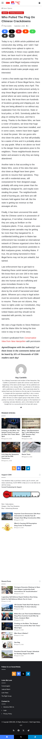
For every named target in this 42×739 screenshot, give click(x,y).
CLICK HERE (17, 483)
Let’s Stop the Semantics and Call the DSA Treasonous (10, 456)
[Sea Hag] (7, 645)
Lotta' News (5, 692)
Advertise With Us (8, 707)
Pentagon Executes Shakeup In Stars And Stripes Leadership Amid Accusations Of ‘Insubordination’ (27, 589)
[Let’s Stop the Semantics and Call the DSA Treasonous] (11, 447)
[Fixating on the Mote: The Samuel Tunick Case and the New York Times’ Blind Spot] (11, 423)
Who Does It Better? (21, 633)
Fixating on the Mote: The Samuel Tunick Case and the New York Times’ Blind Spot (27, 626)
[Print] (12, 36)
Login (5, 710)
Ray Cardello (8, 26)
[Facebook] (5, 31)
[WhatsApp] (32, 31)
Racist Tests (26, 454)
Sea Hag (17, 642)
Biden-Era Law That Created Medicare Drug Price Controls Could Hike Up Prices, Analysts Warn (27, 616)
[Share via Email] (5, 36)
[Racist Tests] (31, 447)
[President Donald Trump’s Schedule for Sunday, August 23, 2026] (7, 654)
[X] (12, 31)
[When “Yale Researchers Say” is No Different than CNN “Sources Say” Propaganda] (31, 423)
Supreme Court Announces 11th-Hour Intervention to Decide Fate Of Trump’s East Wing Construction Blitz (27, 516)
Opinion (10, 8)
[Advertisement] (21, 556)
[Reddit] (26, 31)
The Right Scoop (6, 696)
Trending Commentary (16, 12)
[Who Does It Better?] (7, 636)
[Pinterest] (19, 31)
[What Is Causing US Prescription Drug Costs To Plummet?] (7, 527)
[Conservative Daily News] (13, 2)
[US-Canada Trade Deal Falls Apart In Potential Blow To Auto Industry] (7, 607)
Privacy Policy (7, 714)
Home (5, 8)
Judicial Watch (6, 689)
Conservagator (6, 686)
